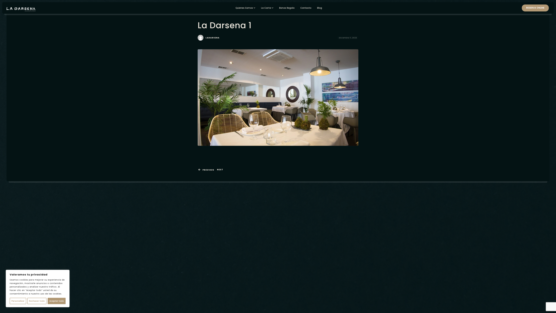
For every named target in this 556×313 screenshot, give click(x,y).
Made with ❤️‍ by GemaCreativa (278, 288)
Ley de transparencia (328, 272)
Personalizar (17, 301)
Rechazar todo (37, 301)
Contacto (305, 7)
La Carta (266, 7)
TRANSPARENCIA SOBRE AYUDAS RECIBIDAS (328, 267)
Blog (319, 7)
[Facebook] (311, 254)
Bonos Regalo (287, 7)
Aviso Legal (314, 261)
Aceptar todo (56, 301)
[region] (38, 288)
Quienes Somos (244, 7)
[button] (356, 231)
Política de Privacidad (333, 261)
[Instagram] (319, 254)
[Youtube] (327, 254)
